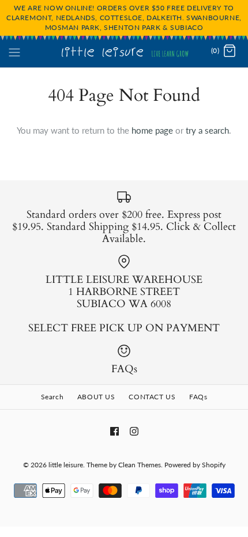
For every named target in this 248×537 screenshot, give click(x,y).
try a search (207, 130)
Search (52, 396)
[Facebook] (114, 431)
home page (152, 130)
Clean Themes (139, 464)
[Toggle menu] (14, 50)
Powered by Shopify (195, 464)
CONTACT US (152, 396)
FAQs (198, 396)
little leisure (65, 464)
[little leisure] (124, 51)
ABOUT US (96, 396)
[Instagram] (134, 431)
